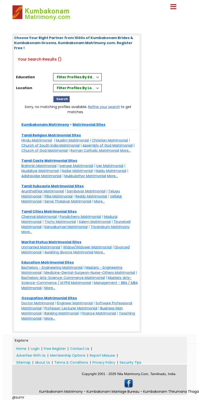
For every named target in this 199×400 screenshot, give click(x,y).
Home (21, 348)
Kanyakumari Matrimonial (66, 226)
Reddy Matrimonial (91, 196)
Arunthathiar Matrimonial (42, 191)
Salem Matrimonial (95, 221)
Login (35, 348)
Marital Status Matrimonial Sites (51, 242)
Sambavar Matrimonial (86, 191)
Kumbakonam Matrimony (45, 124)
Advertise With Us (31, 355)
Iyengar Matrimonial (76, 165)
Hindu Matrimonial (36, 140)
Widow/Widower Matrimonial (87, 247)
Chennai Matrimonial (39, 216)
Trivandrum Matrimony (110, 226)
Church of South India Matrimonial (50, 145)
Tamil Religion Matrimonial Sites (51, 135)
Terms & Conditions (71, 362)
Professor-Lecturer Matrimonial (70, 308)
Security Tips (130, 362)
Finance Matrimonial (99, 313)
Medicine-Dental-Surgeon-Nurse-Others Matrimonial (89, 272)
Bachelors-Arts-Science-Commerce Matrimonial (63, 277)
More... (125, 150)
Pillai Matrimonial (58, 196)
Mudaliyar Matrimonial (40, 170)
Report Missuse (102, 355)
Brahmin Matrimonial (39, 165)
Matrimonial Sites (89, 124)
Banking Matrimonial (61, 313)
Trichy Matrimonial (60, 221)
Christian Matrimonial (110, 140)
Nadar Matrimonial (77, 170)
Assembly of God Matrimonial (108, 145)
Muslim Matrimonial (72, 140)
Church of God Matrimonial (44, 150)
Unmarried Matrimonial (40, 247)
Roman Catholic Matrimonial (95, 150)
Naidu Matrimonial (111, 170)
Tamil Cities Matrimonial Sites (49, 211)
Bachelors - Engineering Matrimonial (52, 267)
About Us (42, 362)
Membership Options (67, 355)
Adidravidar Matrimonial (41, 175)
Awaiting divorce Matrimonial (68, 252)
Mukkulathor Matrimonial (85, 175)
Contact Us (79, 348)
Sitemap (23, 362)
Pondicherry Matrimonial (80, 216)
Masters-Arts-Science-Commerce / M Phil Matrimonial (76, 280)
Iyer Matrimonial (109, 165)
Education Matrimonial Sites (47, 262)
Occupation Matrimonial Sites (49, 298)
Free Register (55, 348)
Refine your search (104, 106)
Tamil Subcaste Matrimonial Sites (52, 186)
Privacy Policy (103, 362)
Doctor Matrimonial (37, 303)
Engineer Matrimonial (75, 303)
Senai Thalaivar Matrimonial (67, 201)
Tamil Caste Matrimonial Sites (49, 160)
